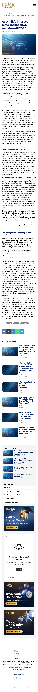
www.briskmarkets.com (18, 669)
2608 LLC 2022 (26, 663)
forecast (5, 112)
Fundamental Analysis (12, 495)
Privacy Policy (22, 682)
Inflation (16, 323)
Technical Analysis (11, 502)
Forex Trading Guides (12, 491)
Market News (10, 14)
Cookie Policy (32, 682)
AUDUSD (8, 323)
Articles (7, 488)
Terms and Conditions (9, 682)
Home (3, 14)
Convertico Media (28, 689)
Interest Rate (24, 323)
